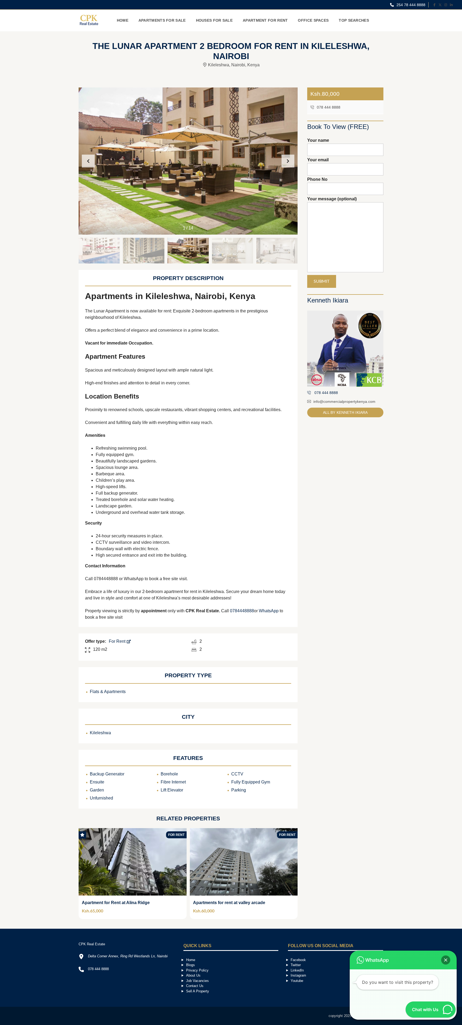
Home (122, 20)
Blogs (190, 965)
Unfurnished (101, 798)
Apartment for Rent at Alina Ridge (116, 902)
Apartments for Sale (162, 20)
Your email (318, 160)
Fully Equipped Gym (250, 782)
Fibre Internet (173, 782)
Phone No (317, 179)
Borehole (169, 774)
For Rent (117, 641)
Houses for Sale (214, 20)
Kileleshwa (100, 732)
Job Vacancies (197, 981)
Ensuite (97, 782)
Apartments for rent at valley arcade (229, 902)
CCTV (237, 774)
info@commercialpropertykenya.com (344, 401)
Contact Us (194, 986)
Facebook (298, 960)
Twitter (296, 965)
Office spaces (313, 20)
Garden (97, 790)
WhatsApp (269, 611)
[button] (288, 161)
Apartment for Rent (265, 20)
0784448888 (242, 611)
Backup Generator (107, 774)
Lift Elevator (172, 790)
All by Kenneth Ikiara (345, 412)
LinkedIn (297, 970)
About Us (193, 975)
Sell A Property (197, 991)
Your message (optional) (332, 199)
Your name (318, 140)
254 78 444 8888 (410, 5)
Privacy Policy (197, 970)
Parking (238, 790)
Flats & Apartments (108, 691)
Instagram (298, 975)
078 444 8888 (328, 107)
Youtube (297, 981)
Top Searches (354, 20)
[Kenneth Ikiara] (345, 349)
